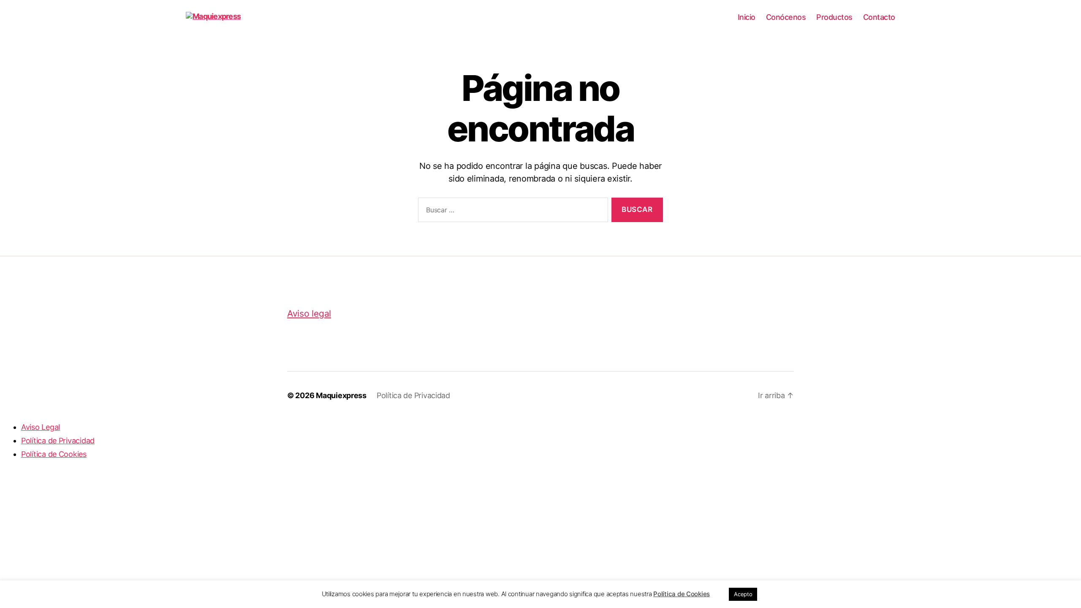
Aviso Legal (40, 427)
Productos (834, 17)
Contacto (879, 17)
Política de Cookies (681, 594)
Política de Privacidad (413, 395)
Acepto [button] (743, 594)
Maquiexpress (341, 395)
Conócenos (786, 17)
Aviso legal (309, 313)
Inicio (746, 17)
